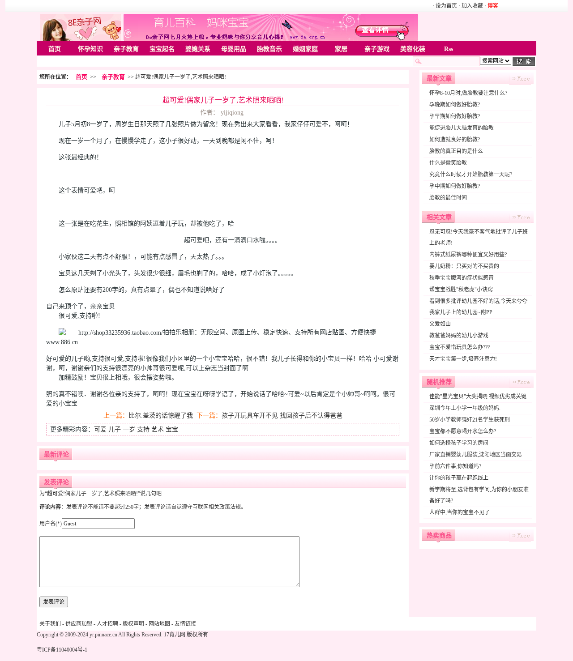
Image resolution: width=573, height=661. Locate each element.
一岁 (129, 429)
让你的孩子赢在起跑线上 (458, 478)
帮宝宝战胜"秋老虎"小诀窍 (461, 289)
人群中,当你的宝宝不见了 (459, 512)
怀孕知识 (90, 49)
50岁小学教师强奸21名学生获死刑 (469, 420)
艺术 (157, 429)
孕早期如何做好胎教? (454, 116)
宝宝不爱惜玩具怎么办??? (459, 347)
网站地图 (159, 624)
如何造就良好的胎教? (454, 139)
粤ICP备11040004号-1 (62, 650)
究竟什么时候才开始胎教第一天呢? (470, 174)
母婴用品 (233, 49)
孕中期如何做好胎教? (454, 186)
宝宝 (172, 429)
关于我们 (50, 624)
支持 (143, 429)
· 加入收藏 (470, 6)
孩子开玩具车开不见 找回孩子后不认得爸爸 (282, 415)
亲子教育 (126, 49)
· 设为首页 (445, 6)
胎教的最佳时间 (448, 198)
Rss (448, 49)
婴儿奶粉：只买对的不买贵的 (464, 266)
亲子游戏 (376, 49)
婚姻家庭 (305, 49)
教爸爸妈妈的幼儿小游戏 (458, 336)
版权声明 (133, 624)
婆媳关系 (197, 49)
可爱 (100, 429)
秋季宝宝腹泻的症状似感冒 (461, 278)
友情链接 (185, 624)
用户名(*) (50, 523)
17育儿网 (174, 634)
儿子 (114, 429)
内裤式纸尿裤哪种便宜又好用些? (468, 255)
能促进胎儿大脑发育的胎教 (461, 128)
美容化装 (412, 49)
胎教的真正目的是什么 (456, 151)
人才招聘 (107, 624)
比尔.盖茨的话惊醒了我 (160, 415)
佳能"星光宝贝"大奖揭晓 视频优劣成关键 (477, 396)
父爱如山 (440, 324)
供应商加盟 (78, 624)
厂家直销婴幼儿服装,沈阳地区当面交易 (475, 455)
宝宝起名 (162, 49)
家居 (341, 49)
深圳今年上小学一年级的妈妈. (464, 408)
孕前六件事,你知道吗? (455, 466)
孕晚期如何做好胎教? (454, 105)
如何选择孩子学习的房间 (458, 443)
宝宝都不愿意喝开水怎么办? (462, 431)
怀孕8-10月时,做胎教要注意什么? (468, 93)
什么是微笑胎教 (448, 163)
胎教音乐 (269, 49)
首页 (54, 49)
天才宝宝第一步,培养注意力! (463, 359)
